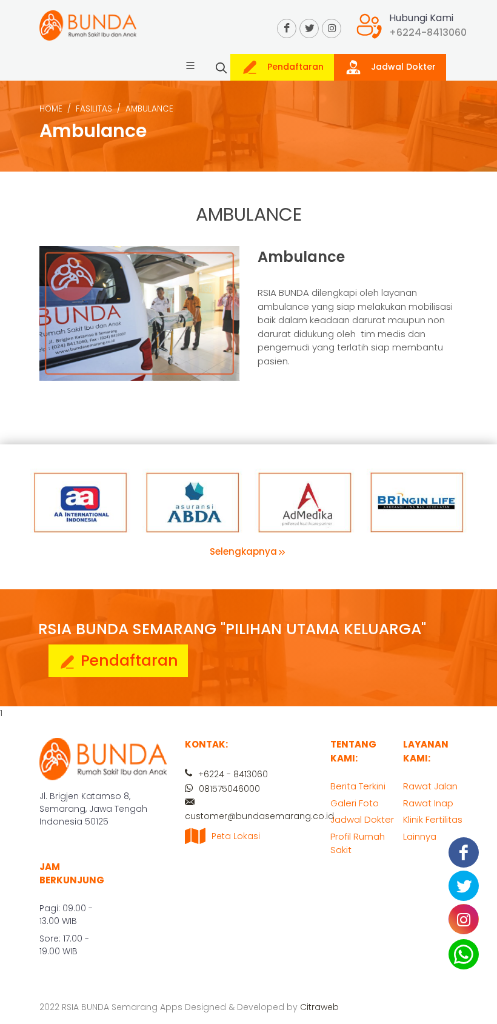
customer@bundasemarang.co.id (259, 816)
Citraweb (319, 1007)
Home (50, 109)
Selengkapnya (243, 551)
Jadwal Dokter (402, 67)
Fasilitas (94, 109)
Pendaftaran (294, 67)
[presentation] (456, 490)
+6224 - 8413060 (232, 774)
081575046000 (228, 789)
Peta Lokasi (236, 836)
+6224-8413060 (428, 32)
